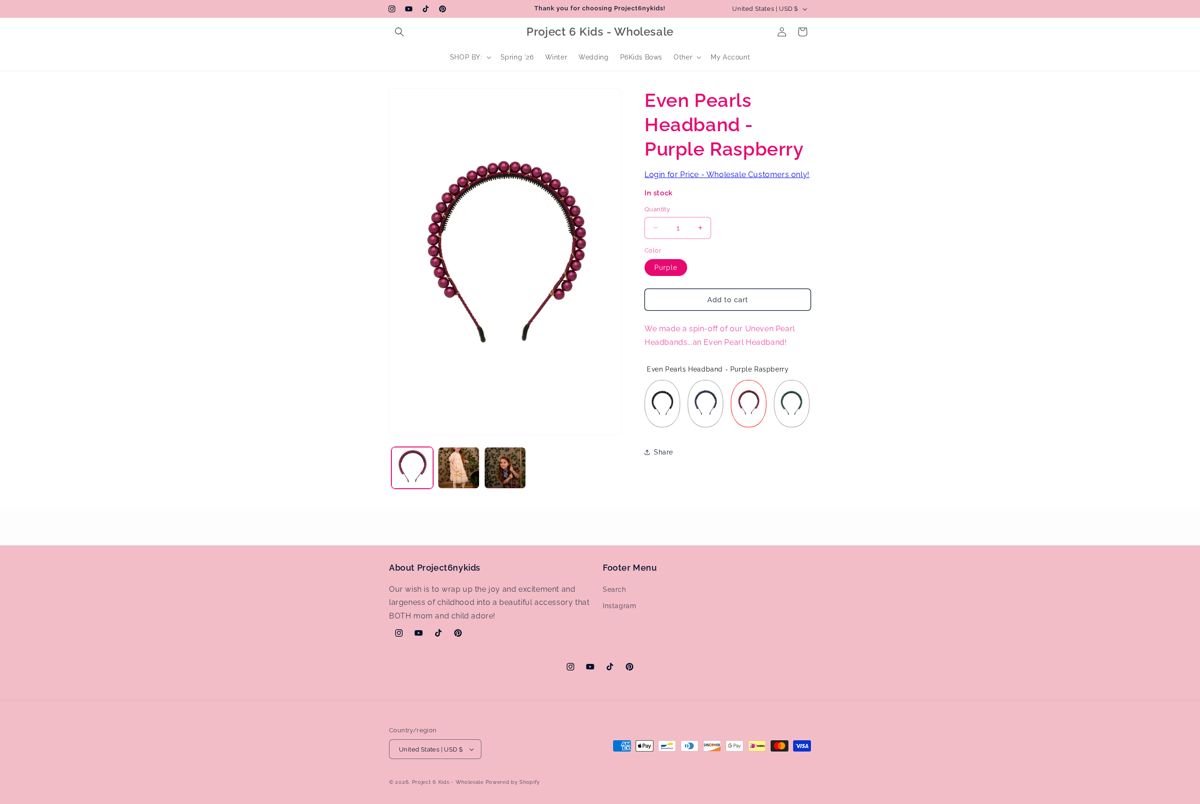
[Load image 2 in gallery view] (459, 468)
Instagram (619, 606)
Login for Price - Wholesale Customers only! (727, 174)
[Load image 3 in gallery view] (505, 468)
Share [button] (663, 451)
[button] (399, 32)
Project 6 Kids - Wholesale (448, 782)
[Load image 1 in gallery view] (412, 468)
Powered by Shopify (513, 782)
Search (614, 589)
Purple (665, 267)
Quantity (657, 209)
